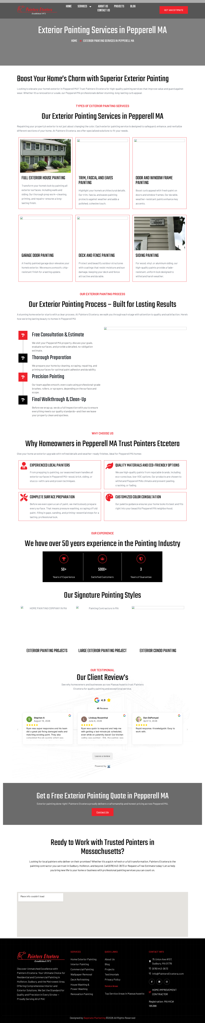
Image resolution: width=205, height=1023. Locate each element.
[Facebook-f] (152, 982)
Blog (133, 6)
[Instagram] (167, 982)
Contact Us (103, 10)
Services (82, 6)
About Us (103, 6)
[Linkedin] (159, 982)
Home (69, 6)
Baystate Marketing (95, 1017)
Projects (119, 6)
